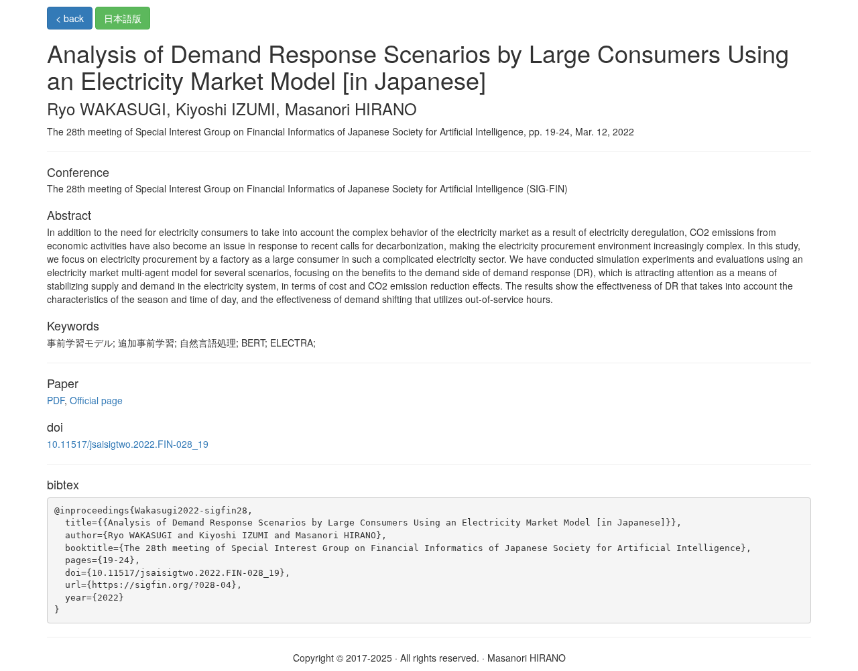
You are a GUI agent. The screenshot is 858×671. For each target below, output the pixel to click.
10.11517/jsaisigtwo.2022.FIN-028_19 (127, 443)
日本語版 (122, 18)
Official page (96, 400)
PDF (55, 400)
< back (70, 18)
